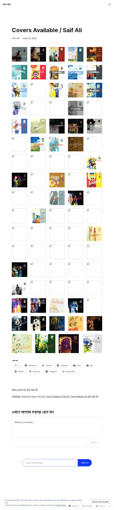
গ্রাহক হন (84, 462)
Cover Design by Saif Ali (57, 396)
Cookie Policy (60, 505)
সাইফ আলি (6, 4)
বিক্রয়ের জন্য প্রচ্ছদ (29, 396)
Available (16, 396)
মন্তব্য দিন (93, 442)
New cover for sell (21, 389)
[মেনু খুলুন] (109, 4)
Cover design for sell (80, 396)
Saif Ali (34, 389)
